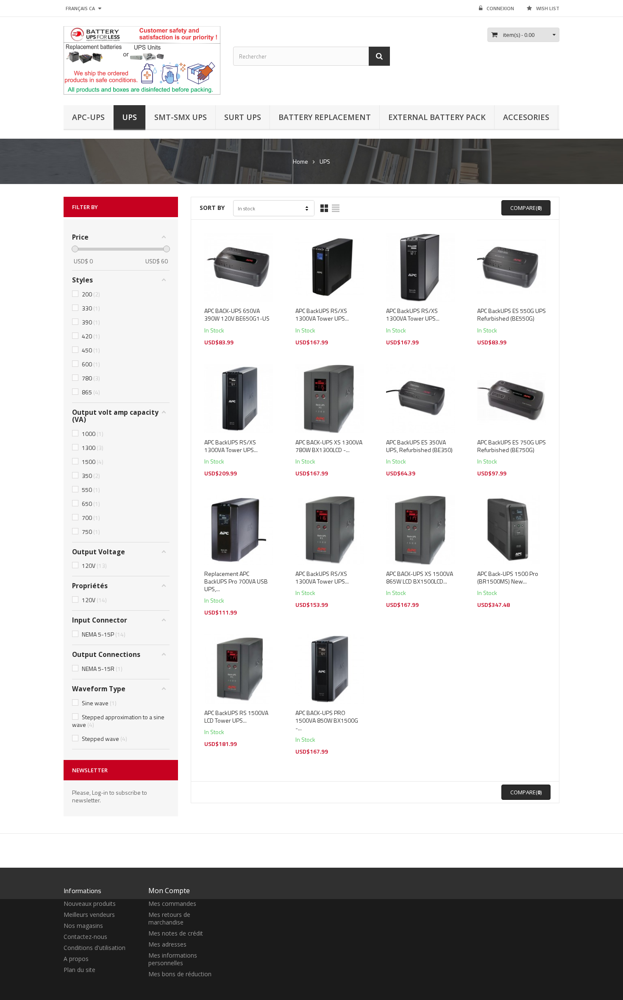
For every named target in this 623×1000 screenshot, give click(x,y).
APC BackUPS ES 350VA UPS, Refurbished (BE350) (419, 446)
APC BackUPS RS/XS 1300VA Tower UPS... (322, 314)
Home (300, 161)
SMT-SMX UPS (180, 117)
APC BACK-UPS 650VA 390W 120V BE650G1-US (237, 314)
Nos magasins (83, 926)
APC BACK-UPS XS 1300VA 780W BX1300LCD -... (328, 446)
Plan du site (79, 970)
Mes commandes (172, 903)
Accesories (526, 117)
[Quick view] (239, 277)
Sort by (212, 208)
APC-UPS (88, 117)
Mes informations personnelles (172, 959)
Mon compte (169, 890)
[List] (335, 208)
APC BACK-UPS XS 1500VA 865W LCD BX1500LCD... (419, 577)
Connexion (500, 8)
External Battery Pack (437, 117)
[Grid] (324, 208)
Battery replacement (324, 117)
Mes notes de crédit (175, 933)
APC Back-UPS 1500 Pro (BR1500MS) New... (507, 577)
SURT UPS (242, 117)
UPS (129, 117)
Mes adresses (167, 944)
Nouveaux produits (90, 903)
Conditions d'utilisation (94, 948)
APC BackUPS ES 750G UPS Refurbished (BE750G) (511, 446)
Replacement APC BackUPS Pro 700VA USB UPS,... (236, 581)
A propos (76, 959)
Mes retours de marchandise (169, 918)
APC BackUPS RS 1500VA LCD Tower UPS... (236, 716)
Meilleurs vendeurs (89, 915)
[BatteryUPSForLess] (142, 59)
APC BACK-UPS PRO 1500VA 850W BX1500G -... (326, 720)
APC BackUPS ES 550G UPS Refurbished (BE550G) (511, 314)
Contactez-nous (85, 937)
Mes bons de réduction (179, 974)
